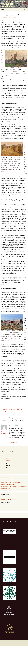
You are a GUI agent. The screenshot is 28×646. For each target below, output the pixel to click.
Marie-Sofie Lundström (6, 499)
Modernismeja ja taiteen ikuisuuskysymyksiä (10, 482)
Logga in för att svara (14, 442)
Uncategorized (13, 17)
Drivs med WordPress (6, 643)
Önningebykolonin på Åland (7, 477)
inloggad (8, 460)
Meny (2, 9)
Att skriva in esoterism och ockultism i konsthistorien (12, 480)
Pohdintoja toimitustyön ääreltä (8, 484)
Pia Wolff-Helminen (5, 504)
